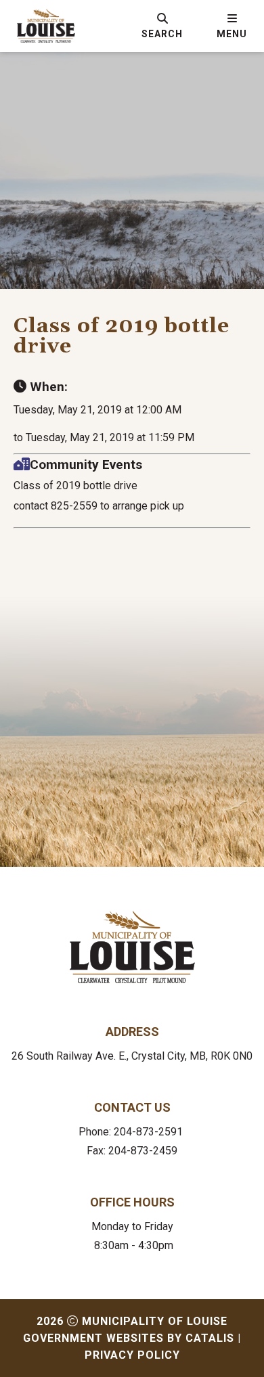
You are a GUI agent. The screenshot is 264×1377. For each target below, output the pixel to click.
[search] (162, 25)
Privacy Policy (132, 1355)
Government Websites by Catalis (128, 1338)
